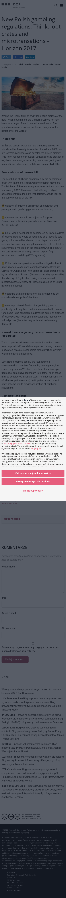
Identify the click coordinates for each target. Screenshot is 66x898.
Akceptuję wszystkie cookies (33, 481)
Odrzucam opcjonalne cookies (33, 473)
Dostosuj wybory (33, 490)
